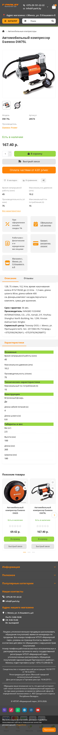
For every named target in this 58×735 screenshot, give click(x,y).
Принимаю (49, 729)
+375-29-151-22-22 (35, 5)
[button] (4, 515)
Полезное (8, 575)
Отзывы (28, 278)
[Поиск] (53, 21)
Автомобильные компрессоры (22, 31)
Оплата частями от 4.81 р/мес (29, 170)
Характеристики (14, 342)
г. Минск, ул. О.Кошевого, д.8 (19, 612)
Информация (11, 567)
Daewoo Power (9, 127)
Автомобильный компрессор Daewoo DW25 (15, 510)
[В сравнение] (25, 488)
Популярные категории (17, 583)
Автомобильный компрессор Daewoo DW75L (42, 510)
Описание (10, 278)
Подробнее (21, 725)
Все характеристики (11, 211)
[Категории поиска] (25, 21)
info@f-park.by (33, 8)
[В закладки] (25, 482)
